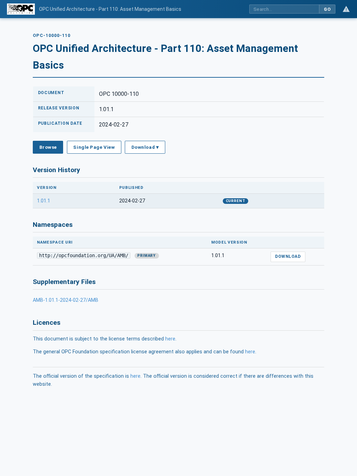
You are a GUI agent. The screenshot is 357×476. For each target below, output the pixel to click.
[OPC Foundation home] (21, 9)
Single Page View (94, 147)
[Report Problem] (346, 9)
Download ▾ (145, 147)
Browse (48, 147)
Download (288, 256)
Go (327, 9)
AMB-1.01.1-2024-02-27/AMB (65, 300)
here (170, 339)
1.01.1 (43, 201)
